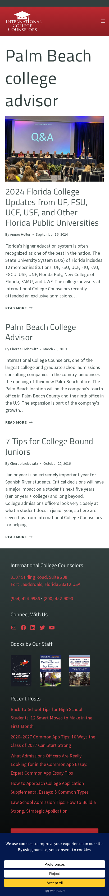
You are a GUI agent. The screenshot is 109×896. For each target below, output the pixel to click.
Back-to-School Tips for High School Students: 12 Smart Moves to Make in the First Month (51, 717)
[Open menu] (103, 21)
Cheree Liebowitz (24, 349)
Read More (19, 308)
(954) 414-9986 (25, 598)
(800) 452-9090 (58, 598)
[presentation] (54, 149)
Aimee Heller (20, 234)
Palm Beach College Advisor (40, 331)
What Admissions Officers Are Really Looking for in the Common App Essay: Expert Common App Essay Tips (49, 764)
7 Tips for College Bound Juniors (49, 446)
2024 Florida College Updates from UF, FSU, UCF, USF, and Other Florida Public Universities (52, 207)
